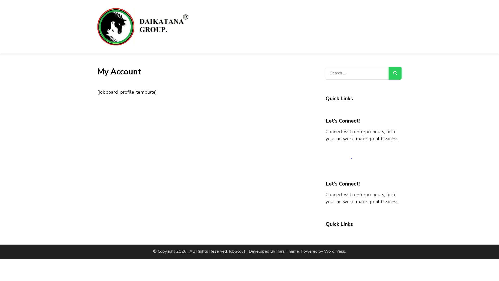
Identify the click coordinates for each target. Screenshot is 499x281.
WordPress (334, 251)
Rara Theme (287, 251)
